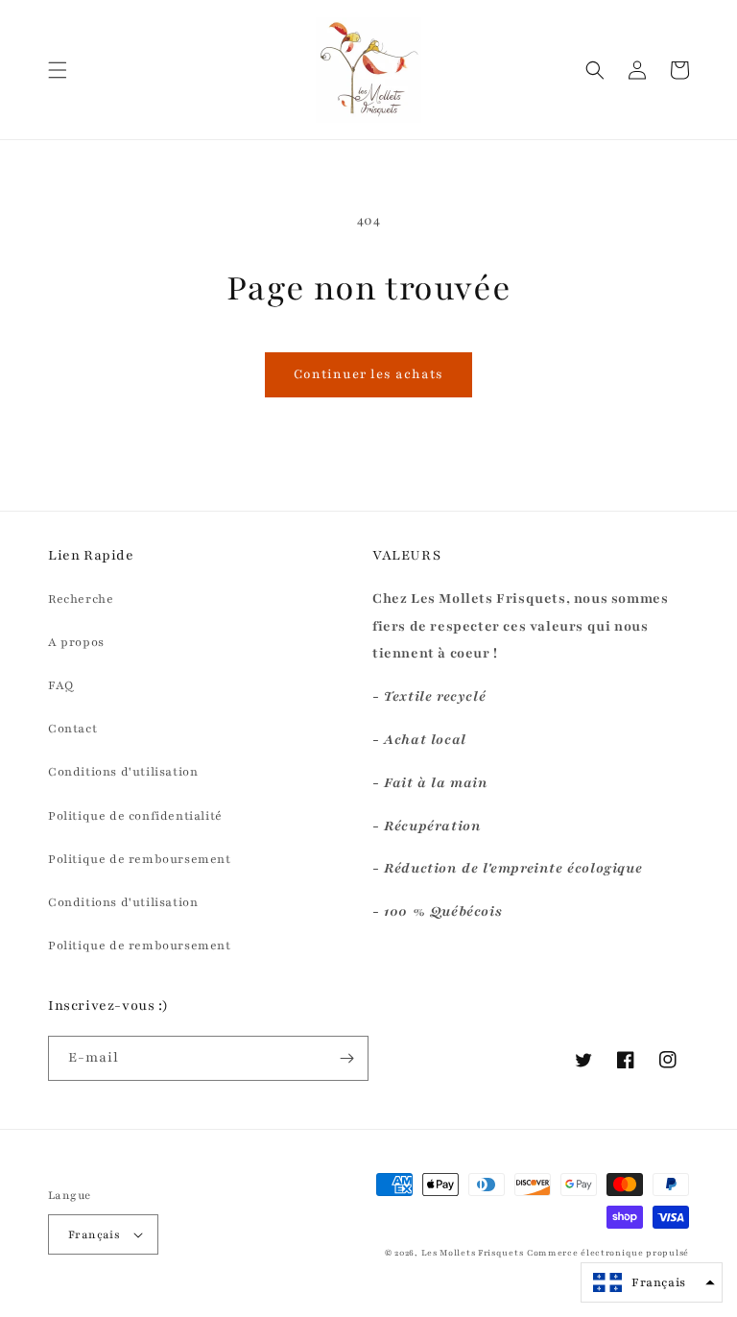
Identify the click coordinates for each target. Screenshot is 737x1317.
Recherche (80, 599)
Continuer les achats (368, 374)
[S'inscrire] (346, 1058)
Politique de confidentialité (135, 816)
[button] (57, 70)
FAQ (61, 685)
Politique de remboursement (139, 859)
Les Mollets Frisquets (472, 1252)
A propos (76, 642)
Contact (72, 728)
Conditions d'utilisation (123, 771)
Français (94, 1234)
